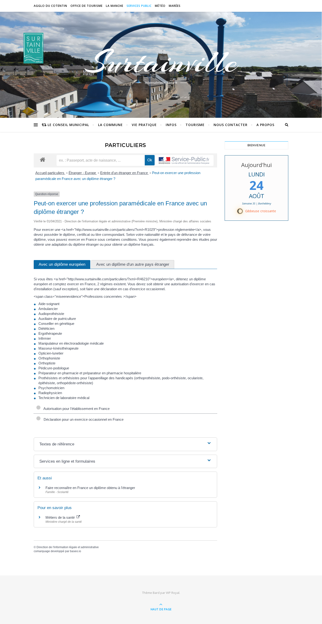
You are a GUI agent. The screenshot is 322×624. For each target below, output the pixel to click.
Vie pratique (144, 124)
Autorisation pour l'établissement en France (76, 409)
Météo (160, 6)
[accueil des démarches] (42, 159)
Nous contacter (231, 124)
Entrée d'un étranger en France (124, 173)
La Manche (114, 6)
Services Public (139, 6)
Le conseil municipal (68, 124)
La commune (110, 124)
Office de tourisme (86, 6)
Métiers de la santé (60, 517)
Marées (175, 6)
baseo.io (75, 551)
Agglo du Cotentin (50, 6)
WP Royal (172, 593)
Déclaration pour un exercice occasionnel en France (83, 419)
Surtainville (161, 62)
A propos (265, 124)
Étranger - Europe (83, 173)
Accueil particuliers (50, 173)
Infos (171, 124)
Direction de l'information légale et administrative (68, 547)
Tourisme (195, 124)
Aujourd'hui (256, 165)
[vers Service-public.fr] (184, 160)
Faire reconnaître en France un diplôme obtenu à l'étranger (90, 488)
